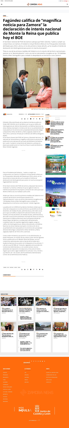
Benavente (5, 377)
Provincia (5, 375)
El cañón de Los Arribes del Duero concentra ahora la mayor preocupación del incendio (57, 140)
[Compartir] (28, 119)
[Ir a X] (36, 361)
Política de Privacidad (51, 377)
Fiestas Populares (9, 0)
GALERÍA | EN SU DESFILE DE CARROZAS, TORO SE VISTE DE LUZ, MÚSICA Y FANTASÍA (26, 318)
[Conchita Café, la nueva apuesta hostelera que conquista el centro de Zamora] (47, 122)
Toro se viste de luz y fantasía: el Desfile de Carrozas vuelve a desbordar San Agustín (25, 311)
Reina (19, 267)
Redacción (9, 114)
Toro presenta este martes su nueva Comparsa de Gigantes (42, 336)
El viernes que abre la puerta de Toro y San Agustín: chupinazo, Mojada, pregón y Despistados (60, 311)
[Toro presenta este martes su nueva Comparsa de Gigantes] (43, 326)
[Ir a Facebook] (32, 361)
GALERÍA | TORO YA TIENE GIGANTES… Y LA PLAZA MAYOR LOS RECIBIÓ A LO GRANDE (26, 343)
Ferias (2, 0)
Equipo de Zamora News (52, 372)
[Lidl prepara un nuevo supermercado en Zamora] (47, 146)
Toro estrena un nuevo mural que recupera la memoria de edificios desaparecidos (42, 311)
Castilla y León (7, 389)
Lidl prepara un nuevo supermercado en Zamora (56, 147)
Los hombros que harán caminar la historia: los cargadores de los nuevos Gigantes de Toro (25, 337)
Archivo (27, 382)
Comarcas (5, 384)
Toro (4, 15)
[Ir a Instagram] (63, 1)
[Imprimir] (25, 119)
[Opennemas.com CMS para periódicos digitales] (34, 420)
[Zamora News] (34, 4)
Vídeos (26, 379)
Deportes (5, 394)
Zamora (5, 267)
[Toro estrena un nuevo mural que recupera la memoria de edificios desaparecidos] (43, 301)
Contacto (48, 382)
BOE (8, 267)
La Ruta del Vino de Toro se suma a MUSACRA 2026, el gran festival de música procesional (8, 336)
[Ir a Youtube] (66, 1)
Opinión (27, 375)
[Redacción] (4, 114)
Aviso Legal (49, 379)
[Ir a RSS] (44, 361)
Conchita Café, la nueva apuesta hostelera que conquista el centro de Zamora (57, 124)
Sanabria (5, 382)
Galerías (27, 377)
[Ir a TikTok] (60, 1)
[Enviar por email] (22, 119)
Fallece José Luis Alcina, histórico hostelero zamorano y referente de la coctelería (57, 132)
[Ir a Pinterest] (40, 361)
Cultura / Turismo (7, 391)
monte (15, 267)
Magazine (5, 401)
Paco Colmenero (22, 338)
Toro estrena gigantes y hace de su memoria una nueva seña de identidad (26, 350)
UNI (25, 372)
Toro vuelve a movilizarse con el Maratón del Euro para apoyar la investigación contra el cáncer (8, 312)
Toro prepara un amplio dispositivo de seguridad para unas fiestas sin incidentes (60, 336)
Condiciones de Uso (51, 375)
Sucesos (5, 396)
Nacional (11, 267)
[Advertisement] (23, 160)
